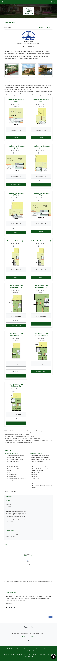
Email (42, 27)
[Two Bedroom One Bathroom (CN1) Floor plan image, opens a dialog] (16, 303)
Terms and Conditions (29, 649)
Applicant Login (19, 649)
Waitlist (20, 137)
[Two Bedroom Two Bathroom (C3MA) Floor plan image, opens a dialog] (41, 351)
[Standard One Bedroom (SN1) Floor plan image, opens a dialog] (16, 117)
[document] (28, 562)
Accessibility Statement (28, 650)
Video (45, 180)
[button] (52, 2)
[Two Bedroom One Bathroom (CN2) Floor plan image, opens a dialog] (41, 303)
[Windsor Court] (28, 563)
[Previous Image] (6, 70)
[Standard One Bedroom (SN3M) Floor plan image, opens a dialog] (41, 210)
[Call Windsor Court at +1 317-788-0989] (54, 2)
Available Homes (18, 184)
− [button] (6, 550)
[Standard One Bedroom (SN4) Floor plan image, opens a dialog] (41, 164)
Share (51, 616)
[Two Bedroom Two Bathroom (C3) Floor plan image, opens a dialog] (16, 402)
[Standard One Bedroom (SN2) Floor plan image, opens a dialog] (41, 117)
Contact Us (46, 649)
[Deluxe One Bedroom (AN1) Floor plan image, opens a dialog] (41, 256)
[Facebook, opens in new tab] (28, 641)
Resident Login (10, 649)
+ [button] (6, 548)
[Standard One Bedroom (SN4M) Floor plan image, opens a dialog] (16, 211)
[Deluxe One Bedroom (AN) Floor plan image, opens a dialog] (16, 256)
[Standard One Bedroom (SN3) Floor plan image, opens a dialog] (16, 163)
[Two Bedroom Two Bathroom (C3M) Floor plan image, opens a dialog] (16, 351)
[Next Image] (50, 70)
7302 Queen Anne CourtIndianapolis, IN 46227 (28, 556)
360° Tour (20, 228)
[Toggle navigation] (2, 2)
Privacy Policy (39, 649)
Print (49, 27)
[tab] (6, 607)
